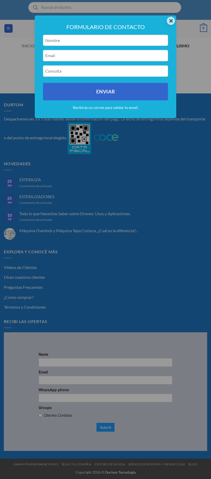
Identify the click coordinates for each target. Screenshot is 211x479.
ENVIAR (105, 91)
